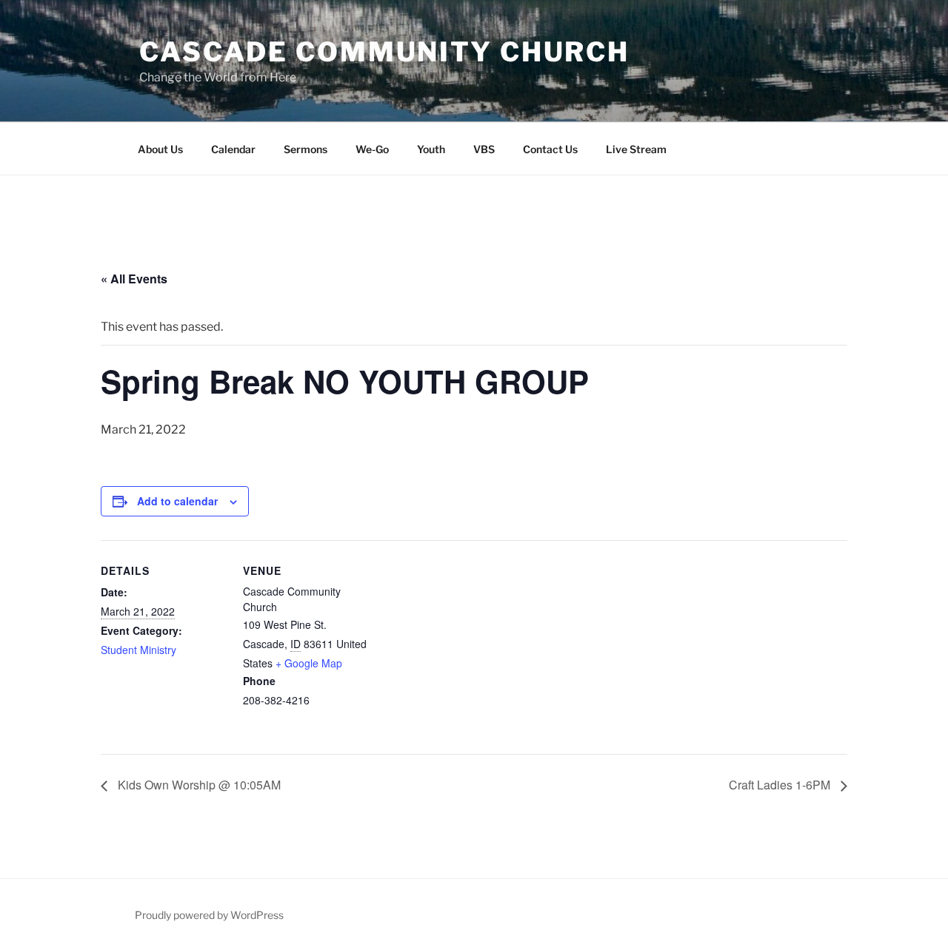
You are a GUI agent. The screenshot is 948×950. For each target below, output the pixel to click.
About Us (160, 149)
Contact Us (550, 149)
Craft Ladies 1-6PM (781, 784)
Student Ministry (138, 649)
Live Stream (636, 149)
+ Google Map (309, 663)
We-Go (372, 149)
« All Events (134, 278)
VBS (484, 149)
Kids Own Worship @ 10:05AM (198, 784)
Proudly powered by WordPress (209, 915)
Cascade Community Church (384, 52)
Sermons (305, 149)
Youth (431, 149)
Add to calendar (177, 500)
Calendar (233, 149)
